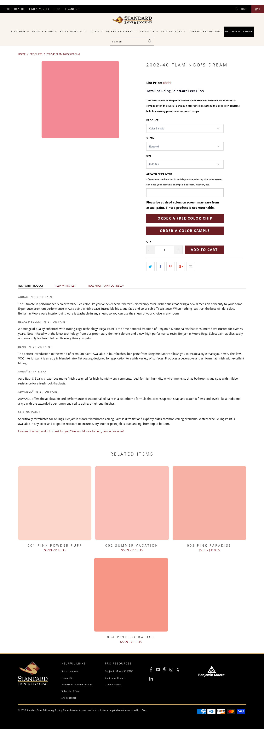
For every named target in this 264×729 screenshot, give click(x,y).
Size (148, 156)
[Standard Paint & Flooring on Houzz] (178, 669)
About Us (148, 31)
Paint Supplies (71, 31)
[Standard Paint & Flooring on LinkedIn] (151, 678)
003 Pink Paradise (209, 503)
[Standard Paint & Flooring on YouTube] (158, 669)
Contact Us (67, 678)
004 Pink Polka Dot (131, 595)
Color (94, 31)
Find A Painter (39, 9)
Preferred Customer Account (76, 684)
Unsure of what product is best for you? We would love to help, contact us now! (71, 431)
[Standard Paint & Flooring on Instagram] (171, 669)
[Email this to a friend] (191, 266)
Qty (148, 241)
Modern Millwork (239, 31)
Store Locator (14, 9)
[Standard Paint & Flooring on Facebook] (151, 669)
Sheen (150, 138)
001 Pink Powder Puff (54, 503)
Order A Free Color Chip (185, 218)
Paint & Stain (42, 31)
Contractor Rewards (115, 678)
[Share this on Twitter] (150, 266)
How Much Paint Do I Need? (106, 285)
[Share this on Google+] (180, 266)
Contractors (172, 31)
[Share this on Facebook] (160, 266)
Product (152, 120)
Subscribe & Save (70, 691)
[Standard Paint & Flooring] (132, 20)
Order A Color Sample (185, 230)
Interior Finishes (119, 31)
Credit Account (113, 684)
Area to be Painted (183, 179)
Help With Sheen (65, 285)
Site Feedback (68, 697)
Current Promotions (205, 31)
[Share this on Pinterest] (170, 266)
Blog (57, 9)
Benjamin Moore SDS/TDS (119, 671)
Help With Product (30, 285)
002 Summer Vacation (132, 503)
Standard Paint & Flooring (40, 710)
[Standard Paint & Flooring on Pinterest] (165, 669)
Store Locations (69, 671)
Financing (72, 9)
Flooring (18, 31)
